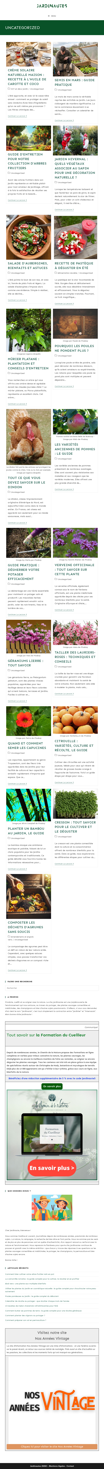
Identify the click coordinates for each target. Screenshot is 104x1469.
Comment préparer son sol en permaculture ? (25, 1320)
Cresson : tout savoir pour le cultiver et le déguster (75, 826)
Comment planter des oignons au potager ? (25, 1315)
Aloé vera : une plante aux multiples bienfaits (25, 1284)
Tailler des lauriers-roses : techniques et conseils (75, 656)
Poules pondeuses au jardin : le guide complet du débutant (32, 1296)
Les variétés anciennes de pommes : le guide (75, 449)
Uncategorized (37, 89)
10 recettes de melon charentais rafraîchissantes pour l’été (31, 1306)
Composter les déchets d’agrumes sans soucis (25, 927)
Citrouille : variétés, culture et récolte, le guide (74, 745)
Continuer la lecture (17, 116)
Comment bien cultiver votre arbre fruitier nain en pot (29, 1274)
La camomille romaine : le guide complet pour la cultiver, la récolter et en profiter (42, 1279)
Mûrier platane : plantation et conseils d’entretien (28, 363)
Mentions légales (57, 1466)
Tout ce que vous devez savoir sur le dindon (26, 482)
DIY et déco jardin (19, 89)
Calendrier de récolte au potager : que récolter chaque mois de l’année (37, 1301)
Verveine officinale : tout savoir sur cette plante (74, 569)
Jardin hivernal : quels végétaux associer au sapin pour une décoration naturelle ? (75, 168)
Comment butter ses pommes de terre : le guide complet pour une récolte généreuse (43, 1311)
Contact (70, 1466)
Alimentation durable (67, 273)
